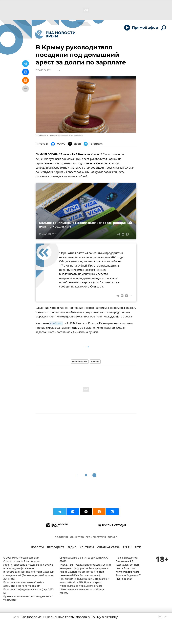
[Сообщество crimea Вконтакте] (73, 511)
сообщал (56, 323)
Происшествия (79, 361)
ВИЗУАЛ (112, 537)
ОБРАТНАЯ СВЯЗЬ (108, 548)
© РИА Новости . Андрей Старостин (50, 135)
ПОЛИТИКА (62, 537)
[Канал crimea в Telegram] (59, 511)
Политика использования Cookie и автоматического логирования (23, 584)
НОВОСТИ (37, 548)
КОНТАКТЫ (87, 548)
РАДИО (72, 548)
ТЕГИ (138, 548)
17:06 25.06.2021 (43, 70)
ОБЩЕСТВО (77, 537)
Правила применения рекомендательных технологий (28, 598)
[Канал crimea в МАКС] (112, 511)
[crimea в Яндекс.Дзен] (86, 511)
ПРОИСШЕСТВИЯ (95, 537)
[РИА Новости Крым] (55, 34)
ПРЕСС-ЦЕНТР (55, 548)
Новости (95, 361)
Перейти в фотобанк (74, 135)
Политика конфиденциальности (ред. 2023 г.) (28, 591)
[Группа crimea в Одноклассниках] (99, 511)
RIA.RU (127, 548)
